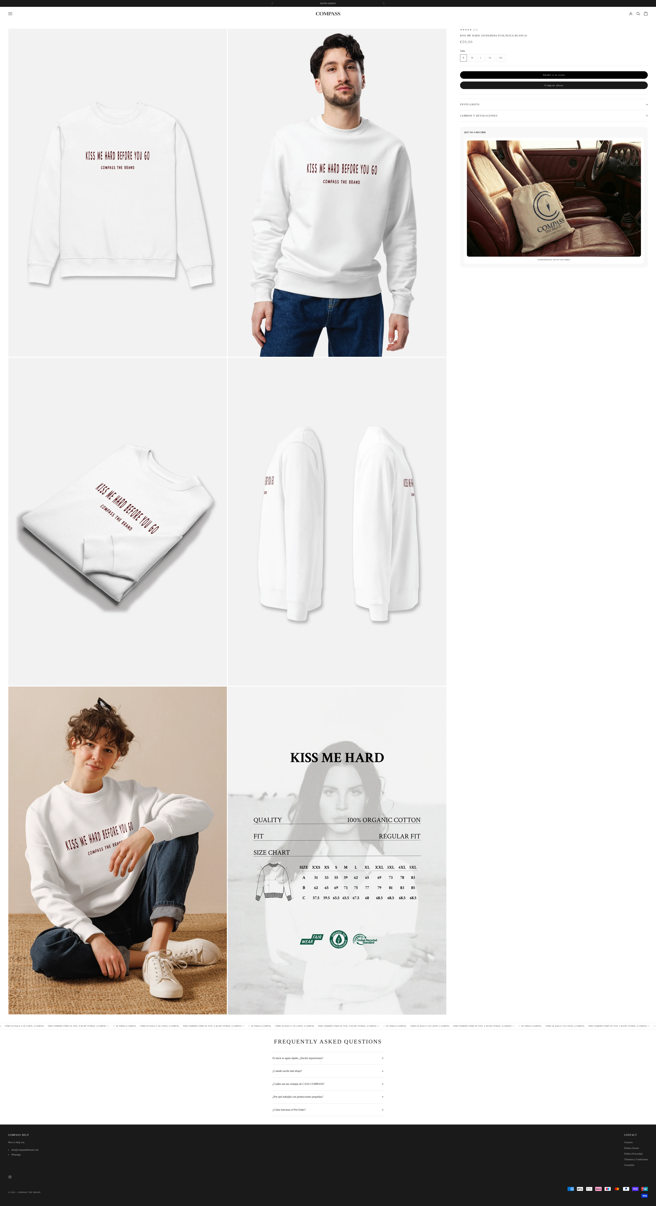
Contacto (628, 1142)
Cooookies (629, 1165)
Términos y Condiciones (636, 1159)
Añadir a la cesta (554, 75)
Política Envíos (631, 1148)
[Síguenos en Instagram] (10, 1177)
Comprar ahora (553, 85)
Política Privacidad (633, 1154)
